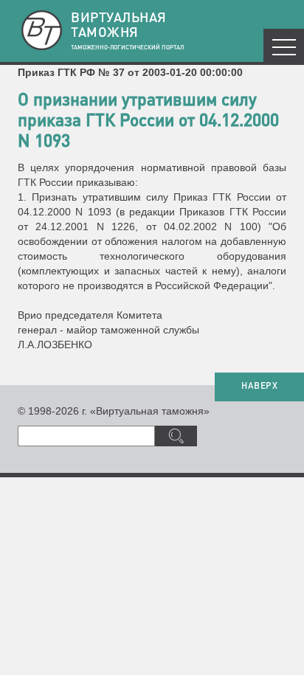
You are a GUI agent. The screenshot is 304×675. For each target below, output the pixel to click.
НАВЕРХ (259, 386)
